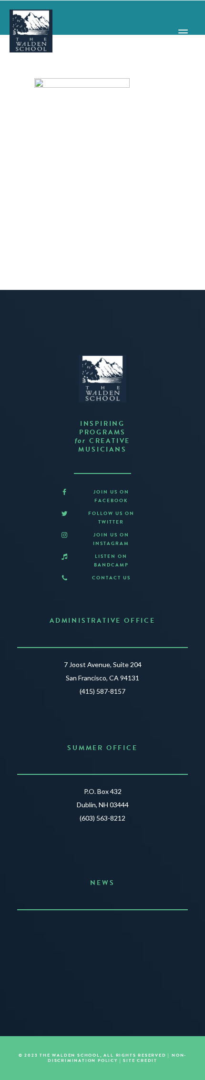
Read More (98, 966)
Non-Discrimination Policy (117, 1058)
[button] (64, 492)
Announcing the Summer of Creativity (103, 929)
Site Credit (140, 1060)
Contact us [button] (111, 577)
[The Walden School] (31, 31)
